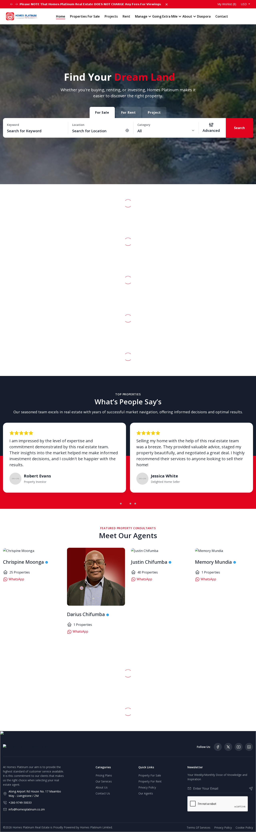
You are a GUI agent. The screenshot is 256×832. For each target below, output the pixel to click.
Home (60, 16)
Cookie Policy (244, 827)
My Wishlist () (226, 4)
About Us (102, 787)
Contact (221, 16)
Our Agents (145, 793)
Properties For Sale (85, 16)
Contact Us (103, 793)
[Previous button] (16, 4)
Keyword (13, 125)
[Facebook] (218, 747)
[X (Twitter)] (228, 747)
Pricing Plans (104, 775)
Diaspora (204, 16)
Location (78, 125)
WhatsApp (16, 579)
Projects (111, 16)
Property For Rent (150, 781)
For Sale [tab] (102, 112)
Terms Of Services (198, 827)
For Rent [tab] (128, 112)
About (187, 16)
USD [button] (244, 4)
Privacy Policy (147, 787)
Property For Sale (149, 775)
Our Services (104, 781)
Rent (126, 16)
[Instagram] (249, 747)
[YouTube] (239, 747)
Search (239, 128)
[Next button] (11, 4)
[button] (121, 503)
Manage (141, 16)
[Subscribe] (249, 788)
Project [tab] (154, 112)
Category (143, 125)
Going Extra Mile (165, 16)
